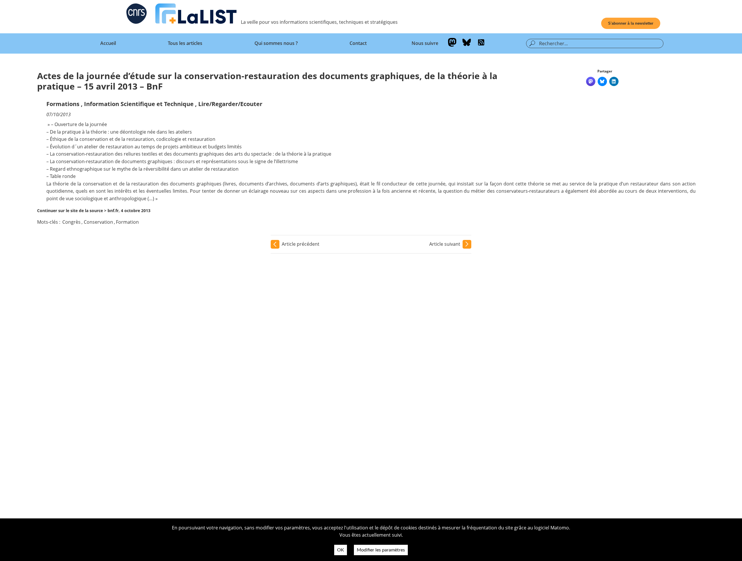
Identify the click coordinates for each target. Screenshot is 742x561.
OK (340, 550)
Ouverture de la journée (80, 124)
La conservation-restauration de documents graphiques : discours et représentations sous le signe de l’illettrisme (174, 161)
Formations (62, 104)
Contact (358, 43)
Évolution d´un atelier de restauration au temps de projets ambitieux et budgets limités (146, 146)
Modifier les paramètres (381, 550)
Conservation (98, 222)
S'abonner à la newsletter (630, 23)
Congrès (71, 222)
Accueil (108, 43)
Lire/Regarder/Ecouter (230, 104)
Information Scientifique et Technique (139, 104)
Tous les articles (185, 43)
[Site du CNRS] (136, 14)
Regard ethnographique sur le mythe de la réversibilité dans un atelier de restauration (144, 169)
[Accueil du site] (196, 14)
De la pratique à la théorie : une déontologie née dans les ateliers (121, 132)
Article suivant (444, 244)
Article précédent (300, 244)
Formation (127, 222)
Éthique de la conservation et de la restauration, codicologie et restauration (132, 139)
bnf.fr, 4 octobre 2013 (129, 210)
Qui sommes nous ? (276, 43)
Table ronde (63, 176)
